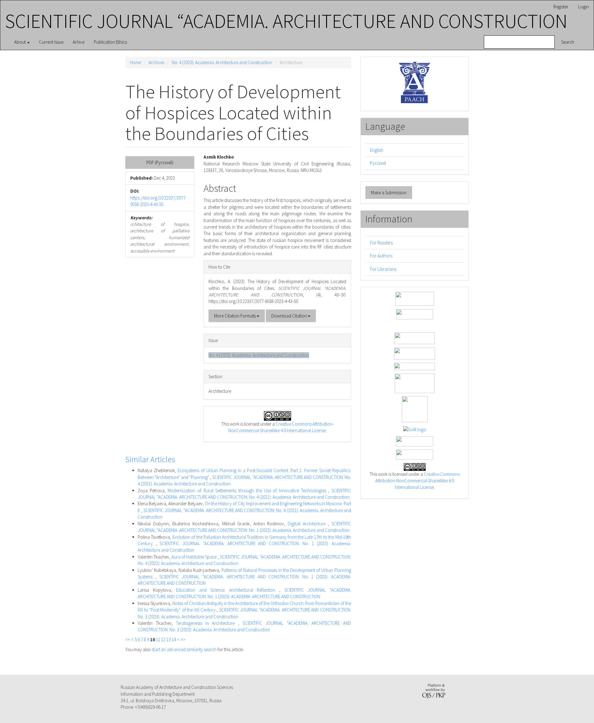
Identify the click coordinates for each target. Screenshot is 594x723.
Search (567, 42)
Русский (378, 163)
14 (174, 639)
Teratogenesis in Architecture (207, 623)
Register (560, 7)
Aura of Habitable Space (194, 557)
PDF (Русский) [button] (159, 162)
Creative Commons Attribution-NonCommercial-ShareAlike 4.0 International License (417, 480)
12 (163, 639)
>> (182, 639)
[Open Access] (414, 298)
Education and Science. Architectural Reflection (227, 590)
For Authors (381, 256)
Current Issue (51, 42)
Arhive (78, 42)
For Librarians (383, 269)
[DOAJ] (414, 366)
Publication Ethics (110, 42)
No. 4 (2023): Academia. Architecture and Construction (222, 62)
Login (583, 7)
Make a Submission (389, 192)
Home (135, 62)
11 (158, 639)
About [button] (20, 42)
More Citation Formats (235, 316)
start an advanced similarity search (184, 649)
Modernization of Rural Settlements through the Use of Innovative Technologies (248, 490)
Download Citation (289, 316)
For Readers (381, 243)
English (376, 150)
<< (127, 639)
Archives (156, 62)
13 (168, 639)
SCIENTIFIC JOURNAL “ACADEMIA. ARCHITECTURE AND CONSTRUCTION (286, 20)
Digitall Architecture (308, 524)
